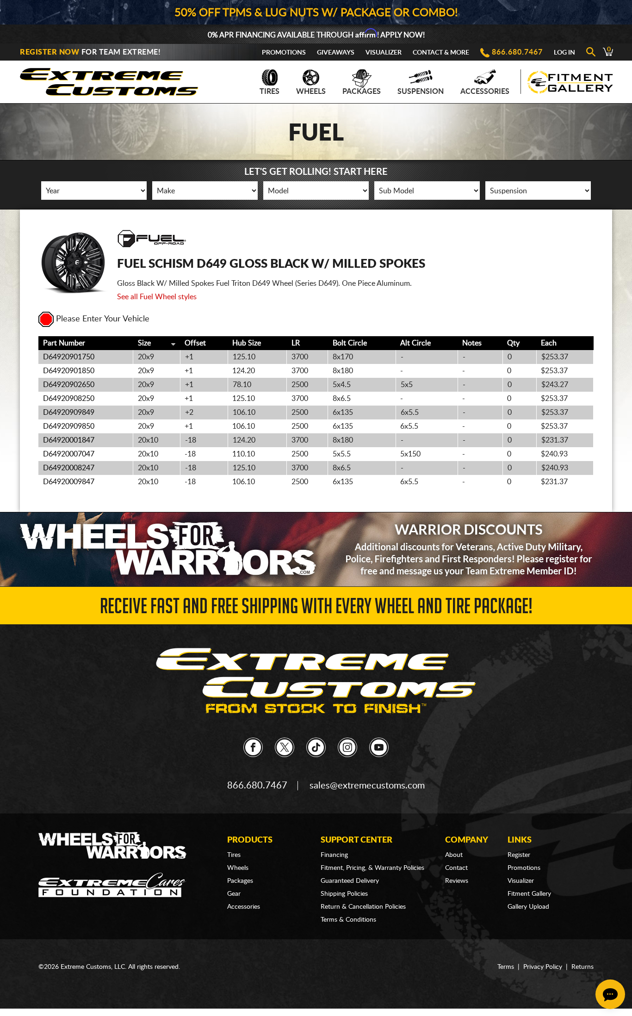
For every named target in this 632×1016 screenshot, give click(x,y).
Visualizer (384, 52)
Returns (582, 967)
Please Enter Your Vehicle (102, 319)
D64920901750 (68, 357)
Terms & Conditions (348, 920)
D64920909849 (68, 412)
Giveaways (335, 52)
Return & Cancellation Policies (363, 907)
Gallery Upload (528, 907)
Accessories (484, 91)
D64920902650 (68, 384)
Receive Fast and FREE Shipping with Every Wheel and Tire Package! (316, 609)
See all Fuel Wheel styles (157, 297)
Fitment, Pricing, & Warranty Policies (372, 868)
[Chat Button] (610, 994)
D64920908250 (68, 398)
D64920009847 (68, 482)
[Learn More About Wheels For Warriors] (316, 549)
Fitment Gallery (529, 894)
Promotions (284, 52)
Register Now (49, 52)
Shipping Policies (344, 894)
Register (519, 855)
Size (144, 343)
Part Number (64, 343)
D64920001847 (68, 440)
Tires (269, 91)
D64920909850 (68, 426)
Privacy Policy (542, 967)
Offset (195, 343)
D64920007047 (68, 454)
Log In (564, 52)
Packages (361, 91)
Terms (505, 967)
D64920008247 (68, 468)
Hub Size (246, 343)
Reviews (456, 881)
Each (549, 343)
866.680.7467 (517, 52)
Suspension (420, 91)
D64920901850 (68, 371)
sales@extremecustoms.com (367, 785)
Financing (334, 855)
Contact (456, 868)
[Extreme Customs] (109, 79)
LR (295, 343)
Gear (234, 894)
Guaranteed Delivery (350, 881)
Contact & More (441, 52)
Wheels (311, 91)
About (454, 855)
